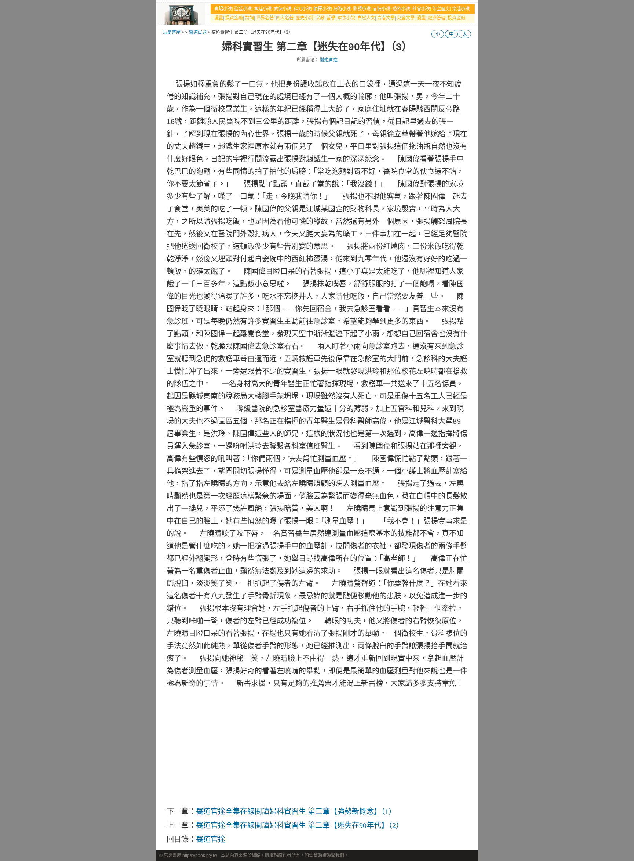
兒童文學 (406, 18)
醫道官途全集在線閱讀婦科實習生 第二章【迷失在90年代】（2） (299, 825)
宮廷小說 (263, 8)
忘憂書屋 (172, 32)
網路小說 (342, 8)
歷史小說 (304, 18)
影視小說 (362, 8)
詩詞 (249, 18)
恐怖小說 (401, 8)
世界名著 (265, 18)
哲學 (331, 18)
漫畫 (218, 18)
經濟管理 (436, 18)
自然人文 (366, 18)
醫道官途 (198, 32)
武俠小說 (282, 8)
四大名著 (285, 18)
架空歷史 (441, 8)
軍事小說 (346, 18)
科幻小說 (302, 8)
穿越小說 (461, 8)
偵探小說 (322, 8)
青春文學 (386, 18)
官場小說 (223, 8)
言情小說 (381, 8)
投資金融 (234, 18)
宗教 (320, 18)
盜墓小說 (243, 8)
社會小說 (421, 8)
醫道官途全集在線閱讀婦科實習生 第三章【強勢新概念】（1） (296, 811)
